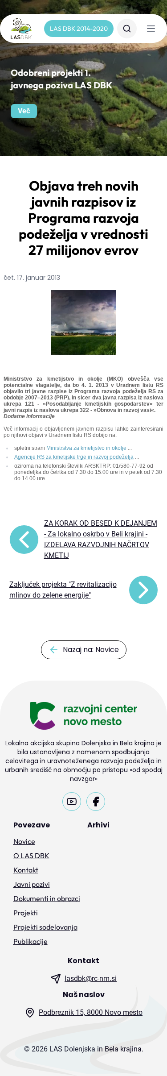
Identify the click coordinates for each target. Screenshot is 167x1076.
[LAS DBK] (21, 28)
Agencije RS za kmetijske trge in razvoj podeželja (74, 457)
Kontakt (25, 869)
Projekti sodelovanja (45, 926)
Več (24, 111)
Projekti (25, 912)
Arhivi (98, 825)
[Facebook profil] (95, 801)
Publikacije (30, 941)
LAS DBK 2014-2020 (79, 29)
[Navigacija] (151, 28)
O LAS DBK (31, 855)
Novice (24, 841)
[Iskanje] (127, 28)
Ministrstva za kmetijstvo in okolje (86, 448)
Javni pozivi (31, 884)
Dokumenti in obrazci (46, 898)
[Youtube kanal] (71, 801)
